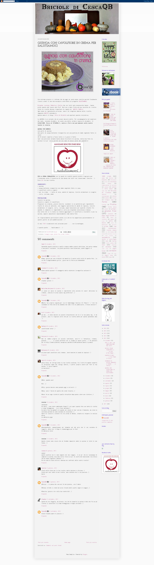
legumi (112, 219)
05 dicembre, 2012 (50, 244)
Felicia (44, 336)
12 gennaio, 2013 (52, 468)
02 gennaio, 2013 (51, 450)
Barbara (44, 326)
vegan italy (105, 248)
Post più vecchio (91, 542)
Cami (43, 244)
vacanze (108, 246)
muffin (111, 221)
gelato (106, 209)
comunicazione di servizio (109, 185)
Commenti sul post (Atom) (53, 545)
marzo (107, 395)
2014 (105, 333)
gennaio (107, 400)
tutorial (114, 244)
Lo (42, 312)
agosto (107, 383)
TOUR (44, 223)
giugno (107, 388)
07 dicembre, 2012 (54, 300)
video (115, 253)
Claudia (44, 499)
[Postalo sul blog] (65, 232)
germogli (113, 209)
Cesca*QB (44, 256)
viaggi (109, 253)
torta (114, 241)
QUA (42, 180)
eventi (107, 198)
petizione (114, 224)
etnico (114, 196)
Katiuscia (44, 350)
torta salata (110, 243)
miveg (103, 221)
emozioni (104, 194)
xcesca (43, 450)
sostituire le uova (111, 233)
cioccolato (113, 181)
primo (62, 234)
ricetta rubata (111, 230)
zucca (103, 257)
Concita (44, 468)
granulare (110, 213)
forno (104, 202)
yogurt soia (109, 255)
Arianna (44, 268)
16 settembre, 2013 (55, 511)
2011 (105, 404)
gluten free (57, 234)
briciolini (113, 179)
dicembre (108, 340)
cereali (105, 181)
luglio (107, 385)
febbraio (108, 398)
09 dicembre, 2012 (52, 336)
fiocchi (114, 198)
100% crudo (106, 176)
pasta (112, 222)
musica (104, 222)
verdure (67, 234)
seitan (103, 233)
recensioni (112, 228)
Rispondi (44, 250)
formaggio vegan (49, 234)
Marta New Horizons (47, 288)
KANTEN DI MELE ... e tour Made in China (110, 357)
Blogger (85, 554)
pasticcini (104, 224)
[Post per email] (61, 231)
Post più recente (43, 542)
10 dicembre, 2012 (52, 402)
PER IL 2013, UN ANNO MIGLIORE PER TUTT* (110, 344)
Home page (67, 542)
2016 (105, 328)
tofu (107, 241)
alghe (103, 178)
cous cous (104, 190)
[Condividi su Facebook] (69, 232)
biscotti (104, 179)
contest (106, 187)
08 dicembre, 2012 (52, 326)
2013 (105, 335)
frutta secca (112, 207)
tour (103, 245)
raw (115, 226)
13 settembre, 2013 (52, 499)
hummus (111, 217)
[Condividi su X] (67, 232)
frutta (113, 204)
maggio (107, 390)
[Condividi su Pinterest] (70, 232)
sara (43, 360)
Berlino (111, 178)
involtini (104, 219)
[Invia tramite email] (64, 232)
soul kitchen (109, 235)
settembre (108, 380)
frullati (104, 204)
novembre (108, 375)
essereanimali (105, 196)
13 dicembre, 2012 (52, 438)
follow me (105, 66)
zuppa (110, 257)
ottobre (107, 378)
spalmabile (106, 237)
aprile (107, 393)
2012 (105, 338)
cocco (109, 183)
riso (106, 232)
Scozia (112, 232)
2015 (105, 331)
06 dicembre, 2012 (59, 288)
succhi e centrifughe (109, 239)
